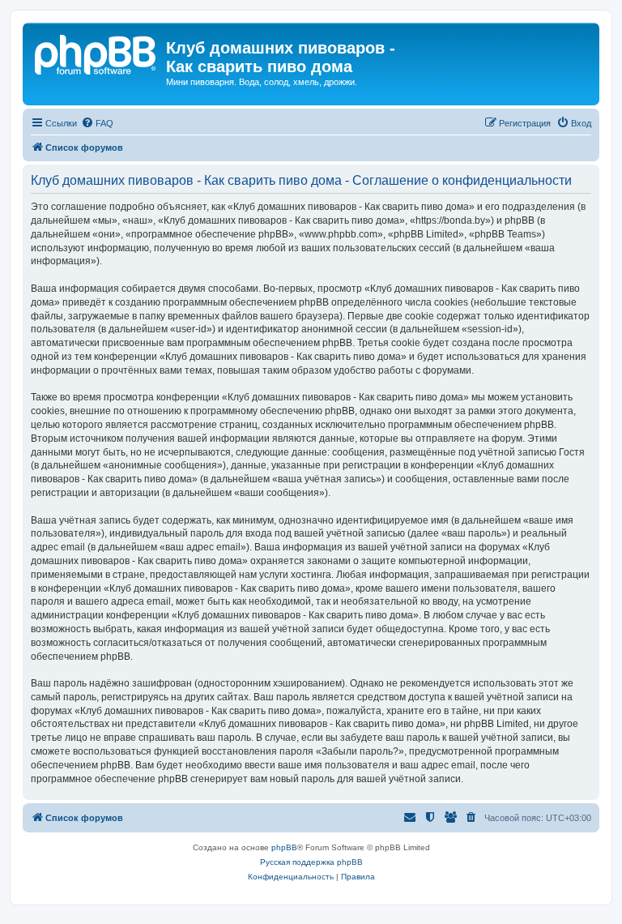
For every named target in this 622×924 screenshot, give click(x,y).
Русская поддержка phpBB (311, 862)
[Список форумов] (96, 53)
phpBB (284, 847)
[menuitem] (97, 123)
